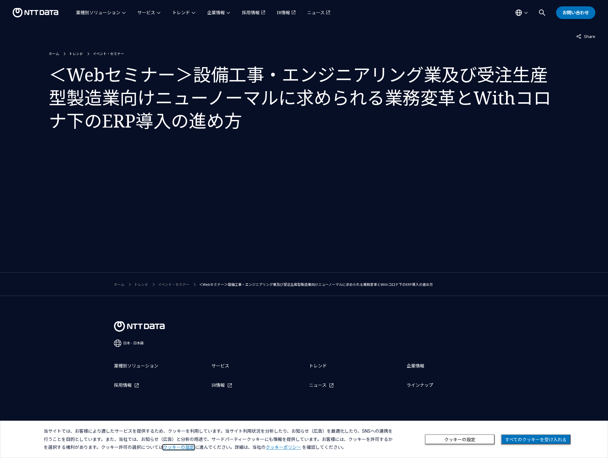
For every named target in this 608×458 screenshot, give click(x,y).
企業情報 (216, 12)
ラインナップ (420, 385)
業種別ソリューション (98, 12)
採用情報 (251, 12)
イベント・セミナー (108, 53)
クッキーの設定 (459, 439)
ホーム (54, 53)
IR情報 (283, 12)
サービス (146, 12)
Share (585, 36)
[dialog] (304, 439)
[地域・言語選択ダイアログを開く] (521, 12)
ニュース (316, 12)
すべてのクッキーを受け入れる (536, 439)
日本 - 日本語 (133, 343)
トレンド (181, 12)
